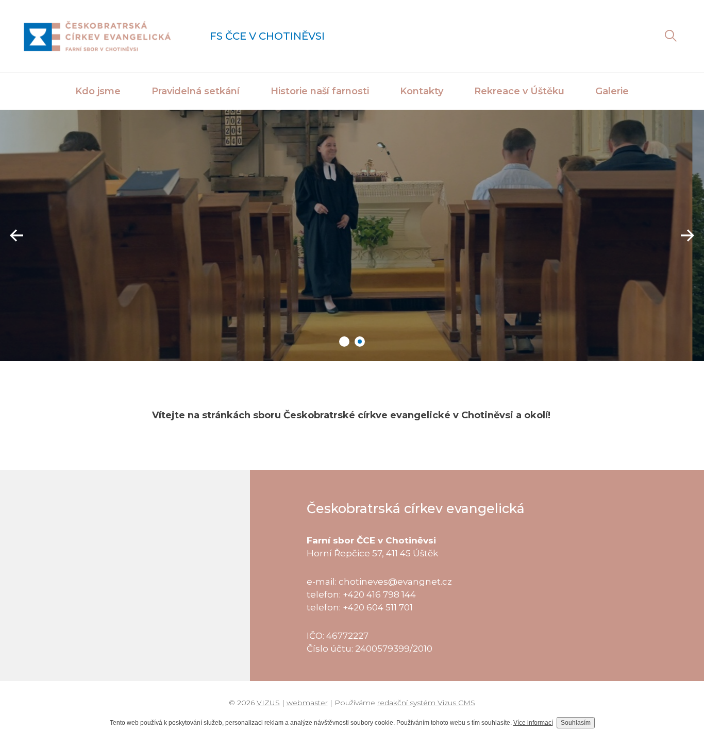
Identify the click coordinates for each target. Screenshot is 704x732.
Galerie (612, 91)
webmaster (307, 702)
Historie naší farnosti (320, 91)
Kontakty (421, 91)
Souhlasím (576, 722)
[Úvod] (97, 36)
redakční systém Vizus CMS (426, 702)
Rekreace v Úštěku (519, 91)
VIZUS (268, 702)
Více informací (533, 722)
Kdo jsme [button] (98, 91)
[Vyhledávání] (670, 36)
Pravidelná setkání (196, 91)
